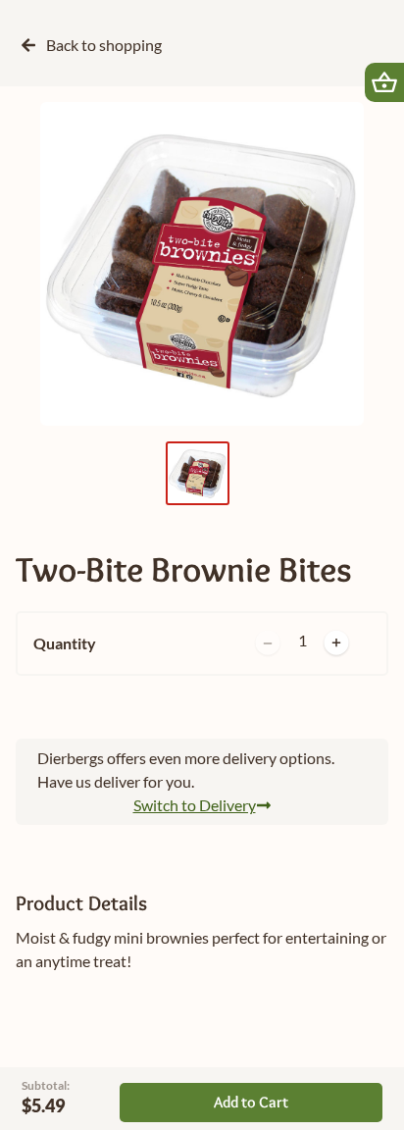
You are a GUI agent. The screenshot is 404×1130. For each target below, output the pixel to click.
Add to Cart (251, 1102)
